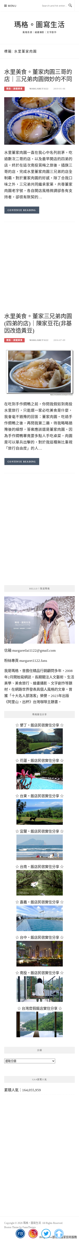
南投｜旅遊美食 (14, 88)
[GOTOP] (59, 1233)
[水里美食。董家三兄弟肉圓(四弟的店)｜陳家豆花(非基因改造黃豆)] (39, 372)
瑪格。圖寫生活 (39, 25)
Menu (12, 6)
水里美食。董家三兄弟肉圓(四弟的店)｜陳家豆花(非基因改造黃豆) (38, 323)
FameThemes (29, 1227)
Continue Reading (22, 210)
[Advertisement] (39, 271)
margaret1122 (38, 88)
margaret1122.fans (33, 661)
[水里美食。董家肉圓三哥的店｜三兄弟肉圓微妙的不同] (39, 121)
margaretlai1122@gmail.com (34, 650)
